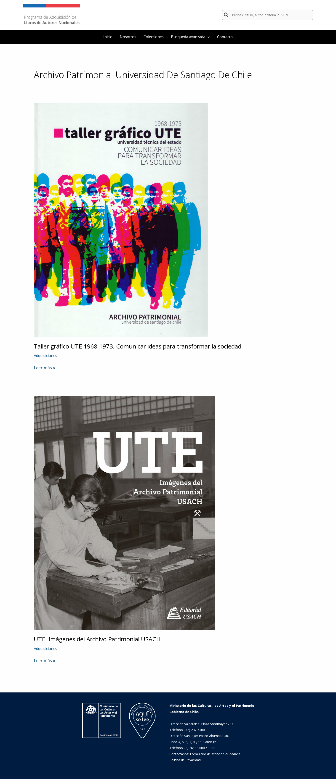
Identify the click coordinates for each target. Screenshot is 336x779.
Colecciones (154, 36)
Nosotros (128, 36)
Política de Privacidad (185, 760)
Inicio (107, 36)
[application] (207, 37)
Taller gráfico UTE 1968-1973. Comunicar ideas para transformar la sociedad (137, 346)
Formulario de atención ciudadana (215, 754)
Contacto (225, 36)
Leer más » (44, 368)
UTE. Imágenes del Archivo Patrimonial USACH (97, 639)
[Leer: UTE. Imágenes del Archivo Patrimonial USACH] (124, 512)
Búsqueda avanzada (188, 36)
